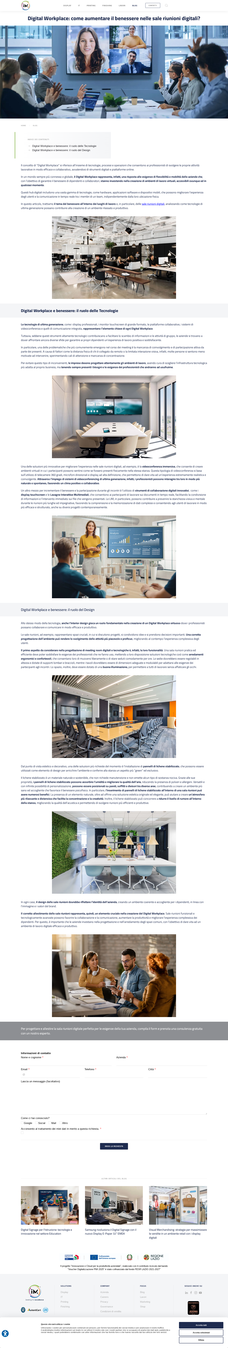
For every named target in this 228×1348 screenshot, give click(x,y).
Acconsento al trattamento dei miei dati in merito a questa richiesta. (60, 1128)
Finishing (107, 5)
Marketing (145, 1301)
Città (151, 1069)
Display (64, 1292)
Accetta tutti (201, 1325)
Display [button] (67, 5)
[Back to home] (25, 5)
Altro (65, 1123)
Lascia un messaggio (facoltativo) (40, 1081)
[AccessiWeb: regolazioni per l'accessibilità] (5, 1333)
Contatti (153, 5)
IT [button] (79, 5)
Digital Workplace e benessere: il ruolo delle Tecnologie (64, 146)
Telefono (90, 1069)
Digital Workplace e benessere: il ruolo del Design (61, 150)
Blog (134, 5)
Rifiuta (201, 1340)
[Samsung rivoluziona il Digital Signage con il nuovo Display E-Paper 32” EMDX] (114, 1205)
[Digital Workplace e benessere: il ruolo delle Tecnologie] (29, 146)
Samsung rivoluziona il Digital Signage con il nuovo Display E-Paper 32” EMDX (110, 1231)
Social (41, 1123)
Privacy (104, 1301)
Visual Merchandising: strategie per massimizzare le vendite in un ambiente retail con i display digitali (178, 1233)
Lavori (122, 5)
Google (28, 1123)
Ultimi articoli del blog (114, 1178)
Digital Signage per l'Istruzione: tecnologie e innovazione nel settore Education (46, 1231)
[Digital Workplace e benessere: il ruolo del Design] (29, 150)
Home (23, 125)
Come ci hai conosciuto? (35, 1118)
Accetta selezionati (201, 1333)
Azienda (121, 1057)
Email (24, 1069)
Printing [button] (91, 5)
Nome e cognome (31, 1057)
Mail (53, 1123)
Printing (64, 1301)
